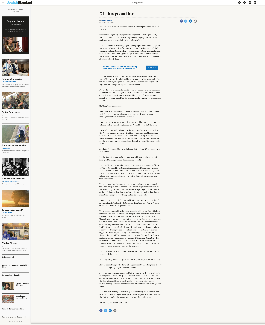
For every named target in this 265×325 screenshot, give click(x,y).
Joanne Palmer (106, 20)
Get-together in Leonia (11, 275)
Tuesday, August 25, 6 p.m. (22, 284)
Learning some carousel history (22, 297)
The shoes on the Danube (14, 145)
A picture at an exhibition (13, 178)
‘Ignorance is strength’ (12, 210)
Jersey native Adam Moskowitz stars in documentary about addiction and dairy (14, 249)
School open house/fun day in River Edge (15, 266)
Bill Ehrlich (6, 148)
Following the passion (12, 79)
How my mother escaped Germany (13, 184)
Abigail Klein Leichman (9, 81)
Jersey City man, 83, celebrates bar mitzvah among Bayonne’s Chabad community (15, 85)
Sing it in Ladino (16, 21)
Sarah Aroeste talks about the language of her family (15, 30)
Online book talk (8, 257)
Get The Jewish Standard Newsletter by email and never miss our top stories (119, 68)
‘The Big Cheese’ (9, 243)
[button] (262, 2)
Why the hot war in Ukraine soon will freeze (13, 216)
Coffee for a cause (11, 112)
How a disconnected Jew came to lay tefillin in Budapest (15, 151)
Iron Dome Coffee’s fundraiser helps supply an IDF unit (15, 118)
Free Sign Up (152, 67)
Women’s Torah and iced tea (13, 309)
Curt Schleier (7, 246)
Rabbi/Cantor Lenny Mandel (11, 181)
